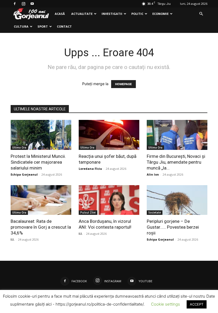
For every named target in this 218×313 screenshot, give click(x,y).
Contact (64, 26)
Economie (160, 14)
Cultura (21, 26)
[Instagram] (23, 3)
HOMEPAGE (123, 84)
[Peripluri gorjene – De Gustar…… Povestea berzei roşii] (177, 200)
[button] (201, 13)
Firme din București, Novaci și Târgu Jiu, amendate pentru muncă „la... (176, 162)
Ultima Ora (19, 147)
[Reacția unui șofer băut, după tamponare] (109, 135)
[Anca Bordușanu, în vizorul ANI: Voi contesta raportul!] (109, 200)
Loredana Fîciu (90, 169)
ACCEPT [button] (196, 304)
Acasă (60, 14)
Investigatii (112, 14)
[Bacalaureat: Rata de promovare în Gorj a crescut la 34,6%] (41, 200)
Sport (42, 26)
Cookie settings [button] (165, 304)
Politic (137, 14)
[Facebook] (15, 3)
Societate (154, 212)
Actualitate (82, 14)
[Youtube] (32, 3)
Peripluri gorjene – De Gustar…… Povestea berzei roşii (173, 227)
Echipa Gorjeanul (24, 174)
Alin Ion (153, 174)
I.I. (12, 239)
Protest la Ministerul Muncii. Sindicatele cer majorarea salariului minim (38, 162)
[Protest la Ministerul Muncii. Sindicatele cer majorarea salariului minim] (41, 135)
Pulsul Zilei (88, 212)
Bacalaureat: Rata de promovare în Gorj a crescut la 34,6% (41, 227)
